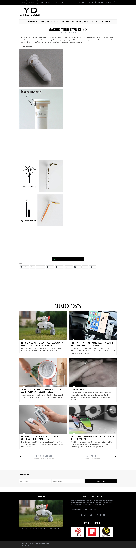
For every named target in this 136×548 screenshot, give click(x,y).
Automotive (51, 22)
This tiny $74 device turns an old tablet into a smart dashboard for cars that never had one (92, 344)
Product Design (31, 22)
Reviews (94, 22)
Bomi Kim (29, 46)
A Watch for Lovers (79, 389)
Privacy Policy (93, 509)
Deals (86, 22)
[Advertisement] (83, 11)
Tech (42, 22)
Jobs (62, 2)
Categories (32, 2)
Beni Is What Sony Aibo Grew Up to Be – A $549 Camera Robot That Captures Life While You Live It (42, 344)
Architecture (64, 22)
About (23, 2)
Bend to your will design (92, 457)
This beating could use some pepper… (43, 457)
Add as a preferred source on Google (69, 259)
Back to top (25, 545)
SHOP (55, 2)
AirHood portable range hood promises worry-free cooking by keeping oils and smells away (41, 390)
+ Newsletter (105, 22)
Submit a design (45, 2)
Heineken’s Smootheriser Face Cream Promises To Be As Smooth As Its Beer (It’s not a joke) (42, 437)
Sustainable (76, 22)
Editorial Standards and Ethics (79, 509)
